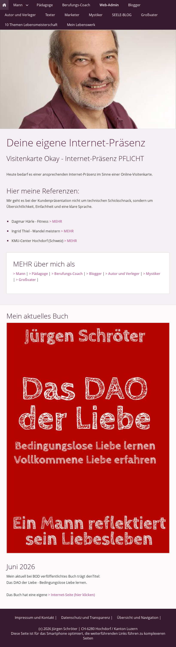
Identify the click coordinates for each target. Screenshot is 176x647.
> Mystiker (151, 273)
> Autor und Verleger (122, 273)
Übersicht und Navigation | (139, 617)
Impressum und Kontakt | (36, 617)
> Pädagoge (38, 273)
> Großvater (26, 279)
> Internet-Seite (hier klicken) (71, 594)
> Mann (19, 273)
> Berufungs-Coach (67, 273)
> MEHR (55, 221)
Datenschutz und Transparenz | (87, 617)
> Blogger (94, 273)
